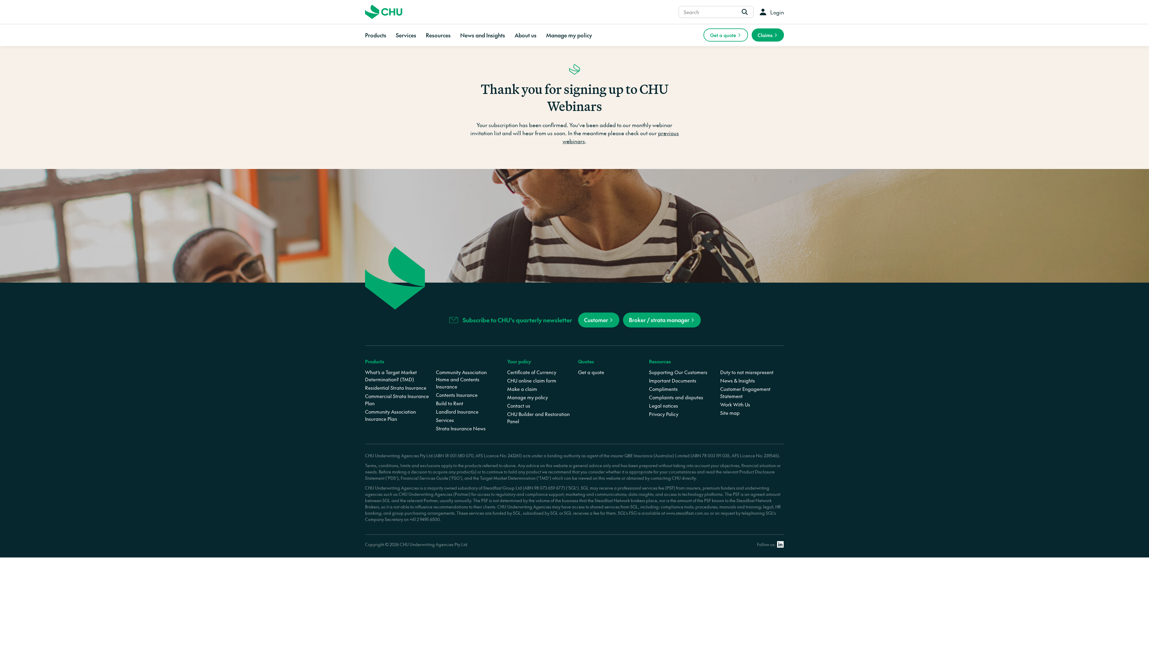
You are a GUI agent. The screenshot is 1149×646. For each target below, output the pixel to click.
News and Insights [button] (482, 35)
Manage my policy (569, 35)
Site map (730, 412)
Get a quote (723, 35)
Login (777, 12)
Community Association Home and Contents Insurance (461, 379)
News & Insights (737, 380)
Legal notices (663, 405)
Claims (765, 35)
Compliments (663, 389)
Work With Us (735, 404)
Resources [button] (438, 35)
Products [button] (375, 35)
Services (445, 420)
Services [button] (406, 35)
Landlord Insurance (457, 411)
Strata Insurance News (461, 428)
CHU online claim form (531, 380)
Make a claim (522, 389)
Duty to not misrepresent (746, 372)
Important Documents (672, 380)
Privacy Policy (663, 414)
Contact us (518, 405)
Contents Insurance (457, 394)
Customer (596, 320)
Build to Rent (449, 403)
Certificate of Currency (531, 372)
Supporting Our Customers (678, 372)
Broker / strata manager (659, 320)
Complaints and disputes (676, 397)
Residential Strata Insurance (395, 387)
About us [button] (525, 35)
